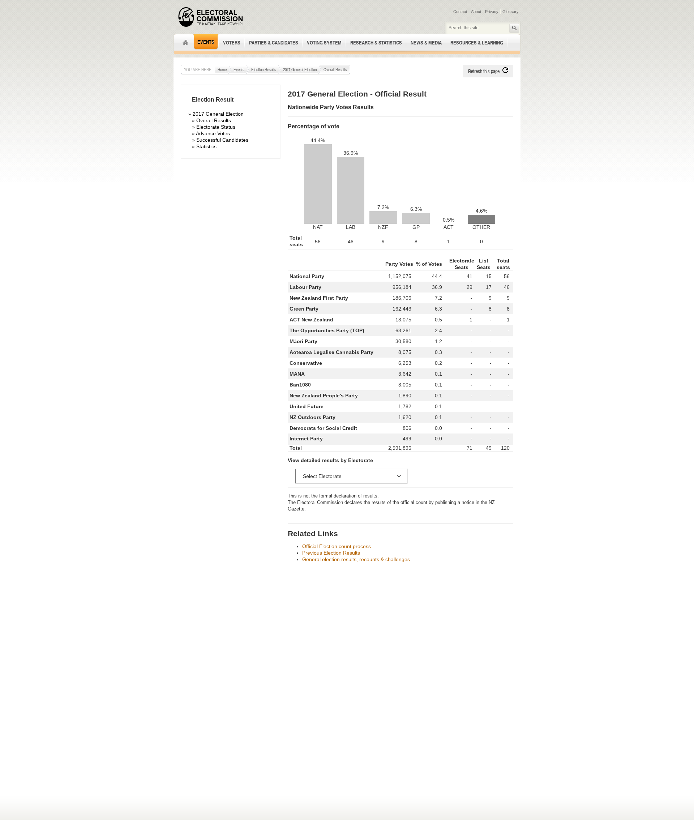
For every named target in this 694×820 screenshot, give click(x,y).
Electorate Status (215, 127)
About (476, 11)
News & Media (426, 42)
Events (205, 41)
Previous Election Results (331, 553)
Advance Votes (213, 133)
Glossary (510, 11)
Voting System (324, 42)
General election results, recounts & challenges (356, 559)
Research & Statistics (376, 42)
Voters (231, 42)
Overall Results (213, 120)
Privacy (491, 11)
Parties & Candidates (273, 42)
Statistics (206, 146)
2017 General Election (300, 69)
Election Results (263, 69)
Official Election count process (336, 546)
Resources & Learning (476, 42)
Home (183, 42)
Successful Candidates (222, 140)
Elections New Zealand (211, 17)
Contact (460, 11)
